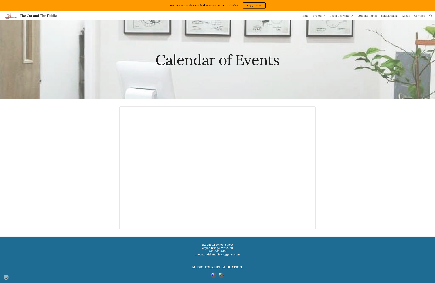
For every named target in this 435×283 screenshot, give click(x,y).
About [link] (406, 15)
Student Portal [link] (367, 15)
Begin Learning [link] (340, 15)
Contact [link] (419, 15)
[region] (217, 5)
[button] (431, 16)
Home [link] (304, 15)
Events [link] (317, 15)
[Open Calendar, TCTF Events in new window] (309, 110)
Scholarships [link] (389, 15)
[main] (217, 59)
